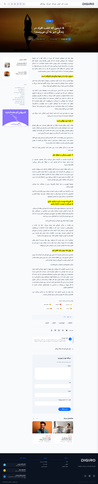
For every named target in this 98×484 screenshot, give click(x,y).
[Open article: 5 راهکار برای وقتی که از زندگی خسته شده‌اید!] (7, 65)
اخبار (62, 4)
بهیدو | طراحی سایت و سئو (19, 103)
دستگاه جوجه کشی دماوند (19, 97)
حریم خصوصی (15, 482)
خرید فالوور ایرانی (21, 89)
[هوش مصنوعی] (21, 4)
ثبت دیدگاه (64, 409)
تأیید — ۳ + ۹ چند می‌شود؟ (64, 400)
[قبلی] (37, 418)
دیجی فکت (48, 4)
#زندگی (53, 323)
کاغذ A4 (22, 94)
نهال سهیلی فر (64, 39)
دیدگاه (69, 366)
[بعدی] (33, 418)
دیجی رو (66, 4)
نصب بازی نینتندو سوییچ (19, 101)
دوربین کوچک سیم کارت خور (19, 92)
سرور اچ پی (22, 96)
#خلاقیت (70, 323)
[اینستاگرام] (89, 476)
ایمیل (69, 391)
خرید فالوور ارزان (21, 91)
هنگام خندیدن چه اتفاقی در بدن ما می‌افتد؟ (21, 73)
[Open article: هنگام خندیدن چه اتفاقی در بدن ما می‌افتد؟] (7, 73)
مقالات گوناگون (65, 466)
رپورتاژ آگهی (42, 4)
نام (70, 382)
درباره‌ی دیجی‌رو (44, 466)
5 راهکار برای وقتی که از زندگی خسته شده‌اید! (21, 64)
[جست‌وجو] (23, 4)
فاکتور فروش (22, 104)
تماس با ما (45, 464)
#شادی (47, 323)
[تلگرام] (94, 476)
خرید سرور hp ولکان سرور (19, 87)
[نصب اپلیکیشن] (85, 476)
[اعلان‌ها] (18, 4)
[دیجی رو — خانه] (88, 4)
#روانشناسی (61, 323)
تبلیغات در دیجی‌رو (43, 462)
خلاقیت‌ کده (49, 21)
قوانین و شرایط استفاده (6, 482)
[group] (52, 432)
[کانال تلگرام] (15, 4)
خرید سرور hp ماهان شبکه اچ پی (18, 99)
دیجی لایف (54, 4)
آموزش (58, 4)
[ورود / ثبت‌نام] (9, 4)
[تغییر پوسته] (12, 4)
